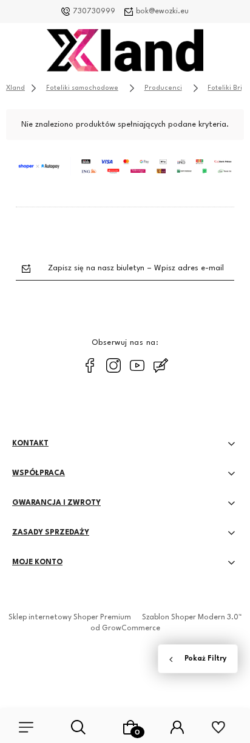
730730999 (94, 11)
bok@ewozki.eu (162, 11)
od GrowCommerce (125, 628)
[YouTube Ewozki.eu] (137, 365)
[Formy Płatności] (125, 166)
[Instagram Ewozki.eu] (113, 365)
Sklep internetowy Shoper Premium (69, 617)
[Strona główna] (125, 53)
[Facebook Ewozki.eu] (90, 365)
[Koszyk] (130, 727)
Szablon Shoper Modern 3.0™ (192, 617)
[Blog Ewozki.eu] (161, 365)
